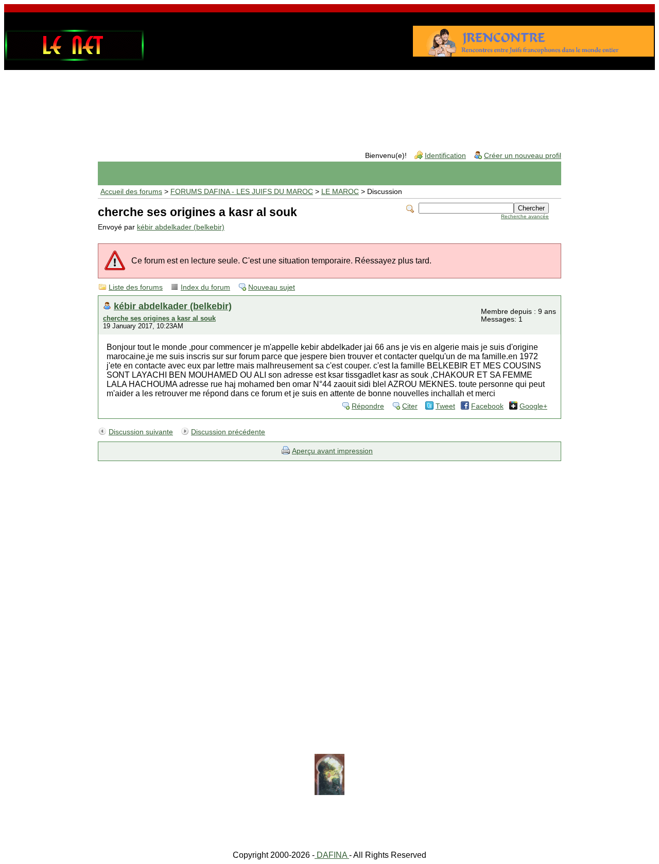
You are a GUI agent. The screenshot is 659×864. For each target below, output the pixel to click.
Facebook (487, 406)
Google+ (533, 406)
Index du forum (205, 287)
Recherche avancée (525, 216)
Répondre (368, 406)
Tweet (445, 406)
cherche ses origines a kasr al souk (159, 318)
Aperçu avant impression (332, 451)
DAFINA (332, 855)
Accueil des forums (131, 192)
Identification (445, 156)
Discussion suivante (141, 432)
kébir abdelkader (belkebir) (180, 227)
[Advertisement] (329, 102)
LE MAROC (340, 192)
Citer (410, 406)
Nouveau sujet (271, 287)
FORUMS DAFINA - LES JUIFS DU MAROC (241, 192)
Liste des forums (136, 287)
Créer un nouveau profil (522, 156)
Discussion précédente (228, 432)
